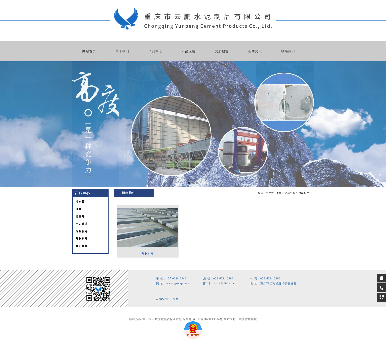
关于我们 (122, 51)
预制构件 (82, 238)
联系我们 (288, 51)
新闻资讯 (255, 51)
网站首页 (89, 51)
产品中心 (155, 51)
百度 (175, 299)
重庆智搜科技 (248, 319)
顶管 (79, 208)
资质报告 (222, 51)
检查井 (80, 216)
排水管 (80, 201)
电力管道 (82, 223)
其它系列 (82, 246)
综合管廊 (82, 231)
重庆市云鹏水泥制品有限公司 (162, 319)
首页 (279, 193)
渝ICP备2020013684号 (208, 319)
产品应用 (188, 51)
